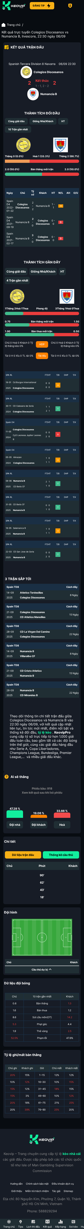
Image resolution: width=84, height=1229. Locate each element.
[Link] (14, 6)
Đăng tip (39, 5)
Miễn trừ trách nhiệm (37, 1191)
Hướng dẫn (16, 1183)
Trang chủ (13, 24)
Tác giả (56, 1191)
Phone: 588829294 (42, 1211)
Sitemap (68, 1191)
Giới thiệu (16, 1191)
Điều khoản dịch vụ (63, 1183)
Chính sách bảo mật (37, 1183)
